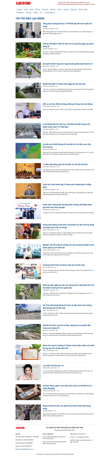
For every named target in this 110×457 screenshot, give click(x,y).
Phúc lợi (91, 270)
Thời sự (59, 9)
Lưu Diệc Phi (46, 371)
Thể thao (37, 9)
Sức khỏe (28, 12)
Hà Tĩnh (45, 313)
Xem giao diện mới (50, 12)
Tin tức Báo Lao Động (30, 18)
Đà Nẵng (45, 212)
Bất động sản (20, 12)
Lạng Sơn (45, 52)
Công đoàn (73, 9)
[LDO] (28, 30)
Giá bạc (45, 394)
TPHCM (59, 31)
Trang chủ (19, 9)
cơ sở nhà (66, 109)
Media (31, 9)
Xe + (41, 12)
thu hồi (60, 132)
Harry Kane (68, 414)
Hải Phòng (46, 293)
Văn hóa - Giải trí (83, 9)
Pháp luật (52, 9)
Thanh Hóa (46, 89)
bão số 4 (85, 152)
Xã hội (26, 9)
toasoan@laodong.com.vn (26, 449)
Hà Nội (45, 69)
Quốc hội (67, 192)
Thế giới (35, 12)
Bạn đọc (66, 9)
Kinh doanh (45, 9)
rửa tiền (68, 170)
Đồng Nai (45, 132)
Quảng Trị (45, 233)
